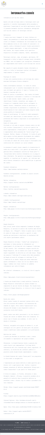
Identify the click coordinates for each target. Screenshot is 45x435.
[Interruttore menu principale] (42, 3)
